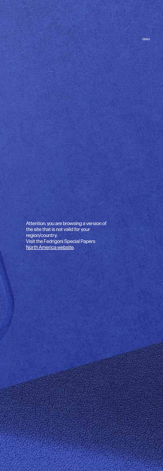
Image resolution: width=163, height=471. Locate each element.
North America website (50, 247)
